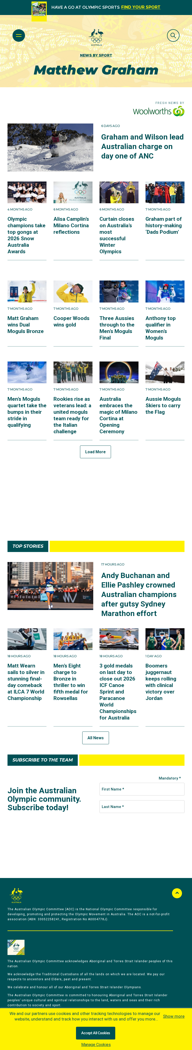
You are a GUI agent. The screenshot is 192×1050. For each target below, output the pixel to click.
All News (96, 738)
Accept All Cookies (95, 1033)
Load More (95, 452)
